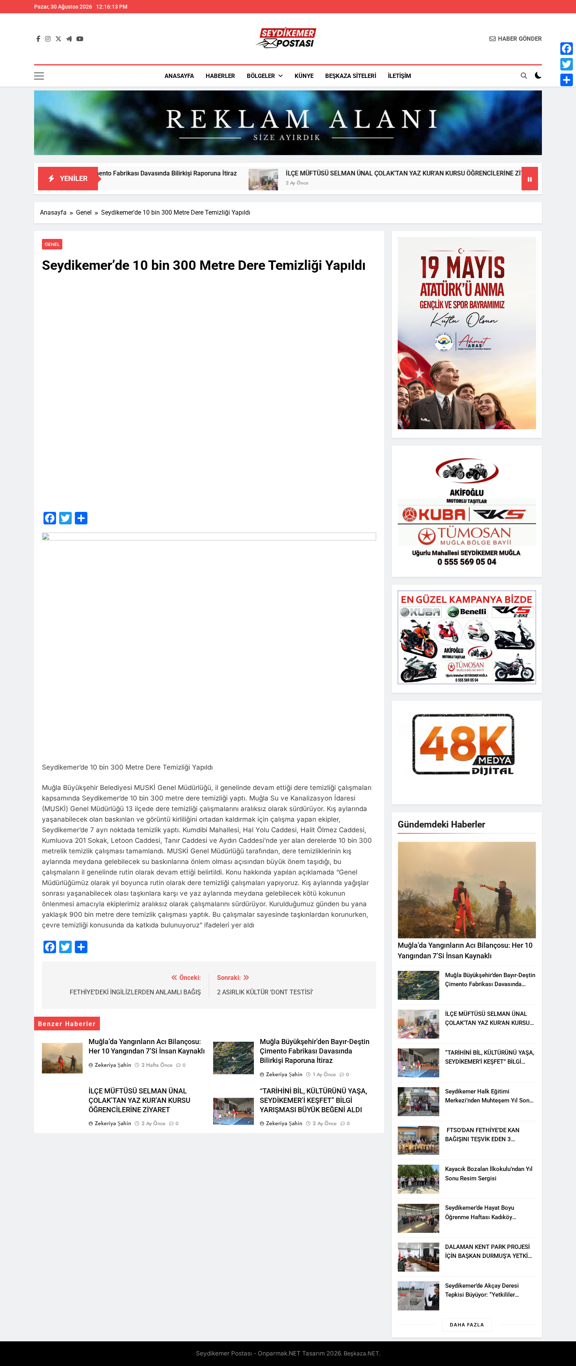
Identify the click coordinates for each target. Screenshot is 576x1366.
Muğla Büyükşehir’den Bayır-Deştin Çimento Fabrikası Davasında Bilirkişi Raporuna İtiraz (315, 1051)
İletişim (399, 76)
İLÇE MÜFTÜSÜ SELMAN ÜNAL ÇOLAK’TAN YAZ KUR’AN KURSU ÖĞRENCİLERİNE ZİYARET (350, 173)
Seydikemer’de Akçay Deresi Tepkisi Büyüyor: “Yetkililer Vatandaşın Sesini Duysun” (482, 1294)
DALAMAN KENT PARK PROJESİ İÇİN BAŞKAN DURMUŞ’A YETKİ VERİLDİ (487, 1255)
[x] (58, 39)
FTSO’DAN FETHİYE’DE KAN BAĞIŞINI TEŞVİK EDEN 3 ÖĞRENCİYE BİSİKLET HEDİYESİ (486, 1139)
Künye (304, 76)
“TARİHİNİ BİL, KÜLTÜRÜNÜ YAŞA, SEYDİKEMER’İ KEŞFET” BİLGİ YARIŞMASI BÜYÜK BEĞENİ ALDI (313, 1100)
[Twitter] (566, 64)
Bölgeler (261, 76)
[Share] (566, 80)
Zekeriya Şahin (113, 1065)
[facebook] (38, 39)
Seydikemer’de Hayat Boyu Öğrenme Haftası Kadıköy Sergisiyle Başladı (479, 1216)
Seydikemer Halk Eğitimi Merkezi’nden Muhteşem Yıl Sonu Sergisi (489, 1100)
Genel (52, 244)
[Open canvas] (39, 76)
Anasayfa (179, 76)
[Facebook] (566, 48)
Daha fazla (467, 1325)
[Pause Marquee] (530, 178)
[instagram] (48, 39)
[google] (69, 39)
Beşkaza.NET (361, 1353)
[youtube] (80, 39)
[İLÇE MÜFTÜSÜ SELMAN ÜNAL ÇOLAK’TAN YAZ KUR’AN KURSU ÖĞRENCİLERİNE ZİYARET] (200, 183)
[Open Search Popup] (524, 75)
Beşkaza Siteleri (350, 76)
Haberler (220, 76)
